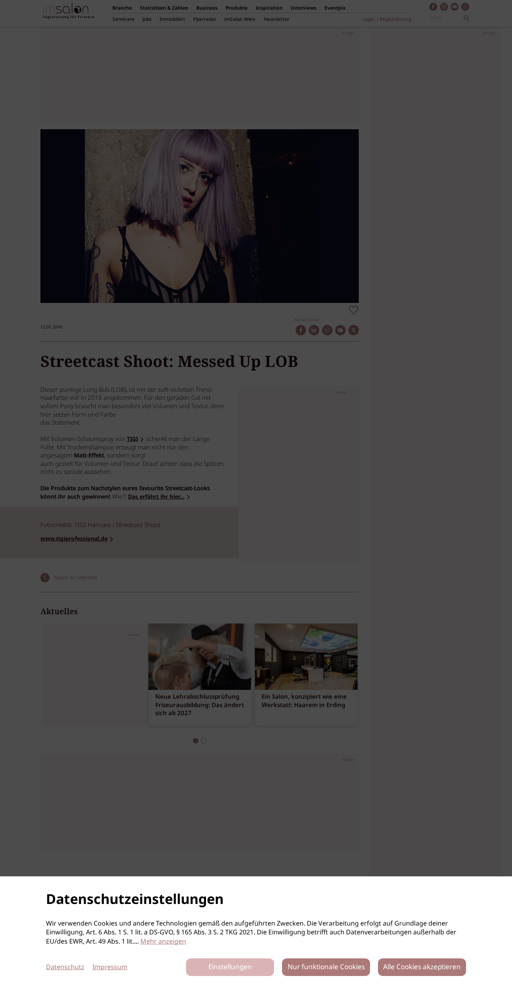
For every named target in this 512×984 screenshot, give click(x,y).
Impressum (109, 967)
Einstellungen (230, 967)
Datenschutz (65, 967)
